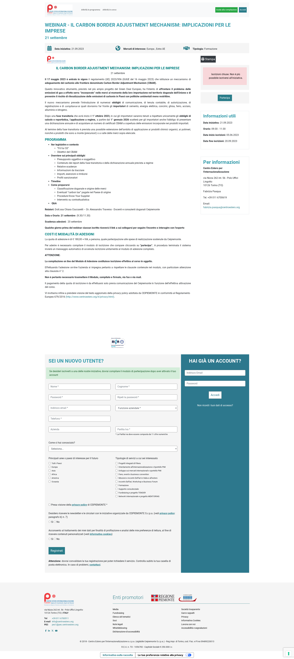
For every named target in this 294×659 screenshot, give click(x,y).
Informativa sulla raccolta (118, 655)
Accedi (243, 10)
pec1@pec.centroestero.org (65, 624)
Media (116, 609)
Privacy (184, 617)
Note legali (118, 624)
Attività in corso (109, 10)
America (55, 478)
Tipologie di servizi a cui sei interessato (136, 458)
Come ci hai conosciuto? (62, 442)
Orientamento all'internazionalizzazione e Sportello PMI (142, 467)
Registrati (57, 550)
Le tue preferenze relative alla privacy (160, 655)
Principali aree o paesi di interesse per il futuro (73, 458)
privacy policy (79, 504)
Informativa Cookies (190, 620)
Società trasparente (190, 609)
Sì (52, 521)
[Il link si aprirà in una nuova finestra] (46, 630)
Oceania (55, 482)
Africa (54, 474)
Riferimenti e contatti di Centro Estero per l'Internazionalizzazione (75, 600)
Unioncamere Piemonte (192, 598)
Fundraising (118, 613)
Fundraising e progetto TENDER (132, 493)
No (58, 521)
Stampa (209, 59)
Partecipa (225, 97)
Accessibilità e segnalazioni (194, 628)
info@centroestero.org (63, 621)
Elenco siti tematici (121, 617)
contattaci (94, 564)
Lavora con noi (188, 624)
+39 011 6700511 (60, 618)
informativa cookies (101, 534)
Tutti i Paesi (57, 463)
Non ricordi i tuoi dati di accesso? (215, 405)
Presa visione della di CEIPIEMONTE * (79, 504)
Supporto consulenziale (129, 489)
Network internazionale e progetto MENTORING (139, 496)
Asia (53, 471)
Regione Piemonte (165, 598)
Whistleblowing (120, 628)
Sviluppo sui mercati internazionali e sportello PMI (140, 471)
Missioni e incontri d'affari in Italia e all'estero (138, 478)
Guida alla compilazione (226, 10)
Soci (115, 620)
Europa (55, 467)
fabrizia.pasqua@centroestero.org (221, 207)
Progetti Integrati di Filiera (130, 463)
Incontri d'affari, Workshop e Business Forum (138, 482)
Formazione (124, 485)
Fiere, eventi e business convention (134, 474)
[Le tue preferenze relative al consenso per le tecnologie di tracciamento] (289, 654)
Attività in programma (90, 10)
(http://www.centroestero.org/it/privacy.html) (90, 296)
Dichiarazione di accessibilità (126, 631)
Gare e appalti (187, 613)
